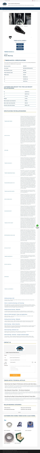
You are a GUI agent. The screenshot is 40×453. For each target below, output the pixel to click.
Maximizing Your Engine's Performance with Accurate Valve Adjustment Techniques (21, 384)
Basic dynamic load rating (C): (10, 100)
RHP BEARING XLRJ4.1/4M (9, 235)
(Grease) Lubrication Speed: (9, 105)
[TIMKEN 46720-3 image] (20, 24)
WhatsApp (20, 46)
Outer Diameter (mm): (8, 72)
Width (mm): (6, 74)
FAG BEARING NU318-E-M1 (9, 182)
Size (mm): (6, 68)
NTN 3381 (6, 150)
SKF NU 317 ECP (7, 248)
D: (4, 79)
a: (4, 96)
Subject (5, 360)
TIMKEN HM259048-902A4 (9, 173)
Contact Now (20, 44)
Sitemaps (15, 450)
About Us (4, 450)
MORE (19, 412)
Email (5, 355)
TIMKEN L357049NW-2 (8, 289)
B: (4, 91)
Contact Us (8, 450)
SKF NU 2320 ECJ (7, 264)
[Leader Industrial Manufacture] (5, 4)
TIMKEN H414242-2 (8, 163)
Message (6, 365)
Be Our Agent (20, 49)
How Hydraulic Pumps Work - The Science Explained (17, 390)
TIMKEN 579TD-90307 (8, 222)
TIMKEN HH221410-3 (8, 256)
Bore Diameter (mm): (8, 70)
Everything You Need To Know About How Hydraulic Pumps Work (20, 396)
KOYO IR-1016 (7, 135)
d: (4, 76)
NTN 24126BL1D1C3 (8, 199)
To (5, 357)
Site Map (12, 450)
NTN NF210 (6, 276)
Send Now (15, 375)
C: (4, 94)
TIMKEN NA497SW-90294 (9, 191)
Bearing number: (7, 66)
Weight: (5, 98)
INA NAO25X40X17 (8, 211)
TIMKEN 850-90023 (8, 121)
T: (4, 81)
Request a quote (7, 0)
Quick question (5, 363)
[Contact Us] (37, 226)
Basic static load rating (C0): (9, 103)
